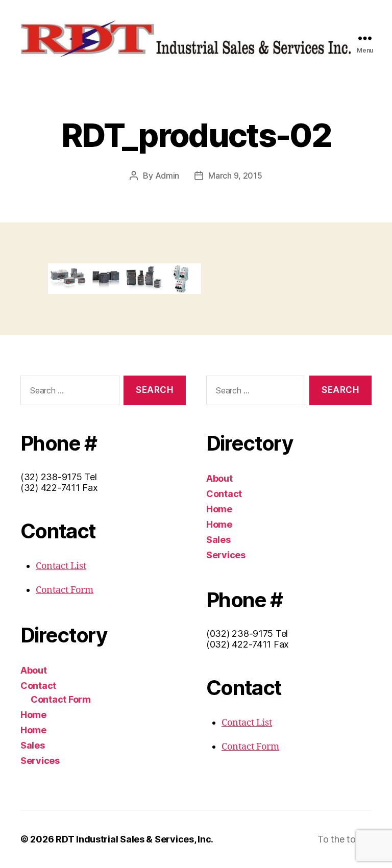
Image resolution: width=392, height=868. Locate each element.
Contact (38, 685)
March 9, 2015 (235, 175)
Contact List (61, 566)
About (33, 670)
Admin (167, 175)
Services (40, 760)
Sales (32, 745)
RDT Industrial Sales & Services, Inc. (134, 839)
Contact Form (64, 590)
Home (33, 714)
